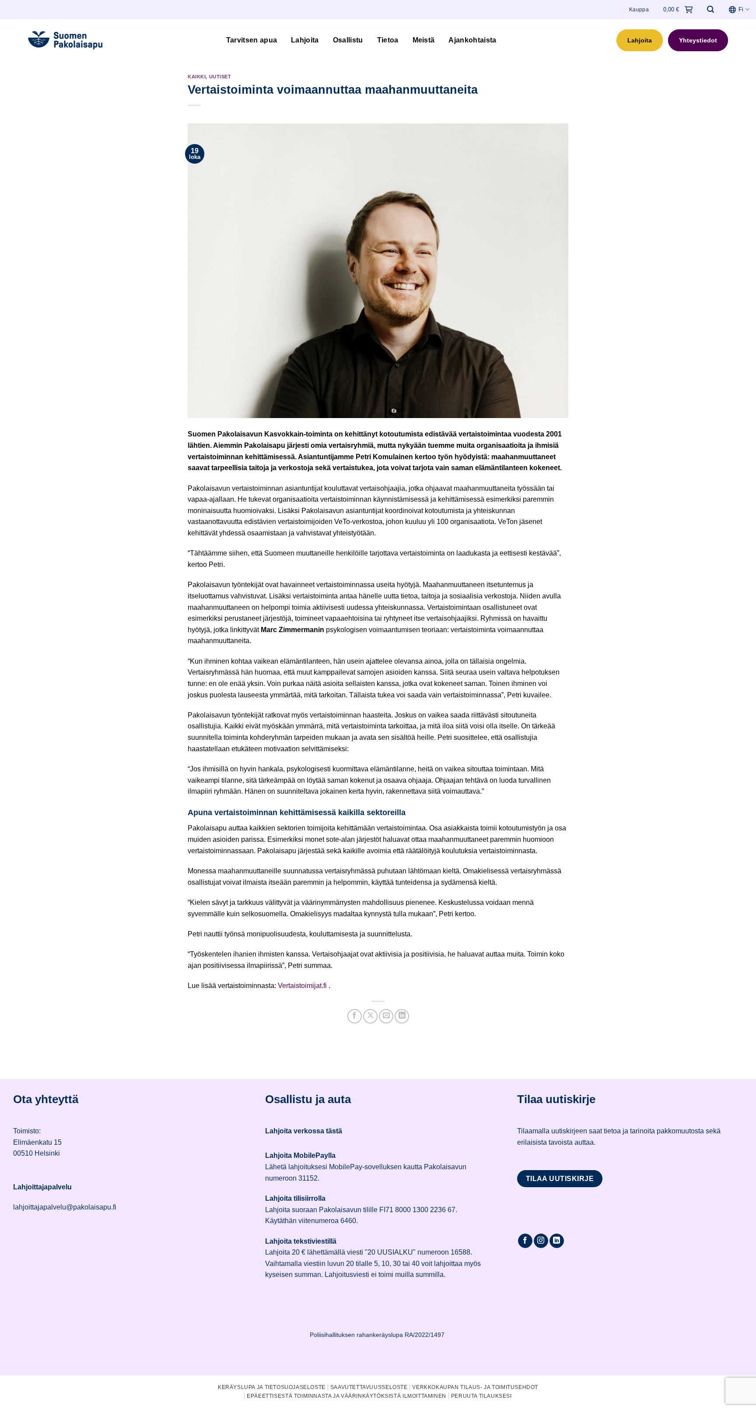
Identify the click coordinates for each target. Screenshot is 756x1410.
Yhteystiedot (698, 40)
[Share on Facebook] (354, 1016)
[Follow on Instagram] (541, 1241)
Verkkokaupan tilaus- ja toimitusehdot (475, 1387)
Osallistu (348, 40)
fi (740, 9)
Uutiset (220, 76)
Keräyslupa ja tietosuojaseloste (272, 1387)
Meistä (424, 40)
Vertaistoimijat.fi (302, 985)
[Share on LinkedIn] (402, 1016)
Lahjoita (305, 40)
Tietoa (388, 40)
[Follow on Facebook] (525, 1241)
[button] (710, 9)
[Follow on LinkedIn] (557, 1241)
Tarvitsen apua (251, 40)
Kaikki (197, 76)
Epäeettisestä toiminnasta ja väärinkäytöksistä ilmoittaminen (346, 1396)
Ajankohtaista (472, 40)
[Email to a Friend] (386, 1016)
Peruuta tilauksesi (481, 1396)
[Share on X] (370, 1016)
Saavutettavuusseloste (369, 1387)
